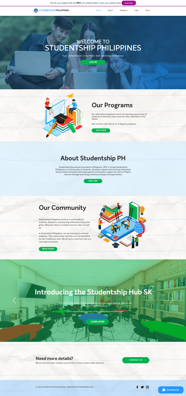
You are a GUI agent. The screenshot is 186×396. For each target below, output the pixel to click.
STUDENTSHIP (47, 10)
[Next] (171, 300)
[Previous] (14, 300)
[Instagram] (147, 387)
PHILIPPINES (62, 10)
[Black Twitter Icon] (142, 387)
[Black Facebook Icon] (137, 387)
